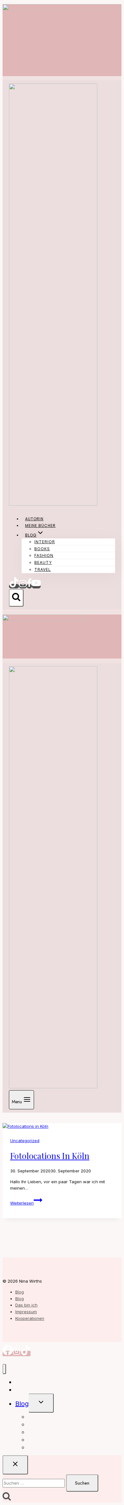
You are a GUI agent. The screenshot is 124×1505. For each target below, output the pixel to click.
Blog (19, 1291)
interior (44, 541)
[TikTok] (14, 586)
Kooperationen (29, 1318)
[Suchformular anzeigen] (16, 598)
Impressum (26, 1311)
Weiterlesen (26, 1203)
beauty (43, 562)
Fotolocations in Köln (49, 1155)
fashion (43, 555)
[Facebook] (29, 586)
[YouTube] (36, 586)
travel (42, 569)
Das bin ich (26, 1304)
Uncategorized (24, 1140)
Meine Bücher (40, 525)
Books (42, 548)
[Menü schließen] (4, 1369)
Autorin (34, 519)
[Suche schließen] (15, 1464)
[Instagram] (23, 586)
